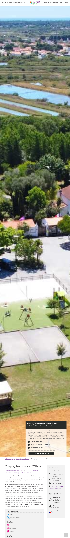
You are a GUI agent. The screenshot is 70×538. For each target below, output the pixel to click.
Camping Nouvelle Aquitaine (14, 471)
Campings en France (22, 459)
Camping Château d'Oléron (22, 473)
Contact (66, 2)
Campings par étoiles (19, 2)
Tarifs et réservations (41, 453)
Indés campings (10, 459)
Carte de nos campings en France (53, 2)
